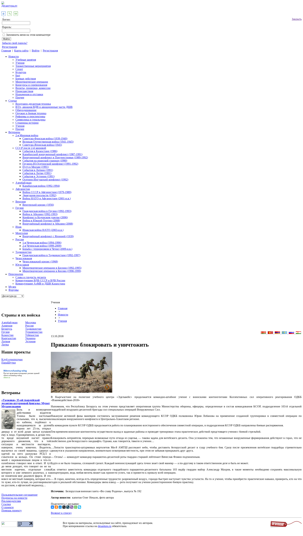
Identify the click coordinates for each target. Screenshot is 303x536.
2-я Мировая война (26, 135)
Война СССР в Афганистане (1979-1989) (46, 192)
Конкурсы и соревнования (31, 84)
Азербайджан (23, 182)
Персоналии (15, 274)
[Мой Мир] (60, 507)
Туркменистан (33, 331)
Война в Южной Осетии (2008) (41, 220)
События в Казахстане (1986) (39, 151)
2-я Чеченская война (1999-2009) (41, 245)
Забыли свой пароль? (14, 43)
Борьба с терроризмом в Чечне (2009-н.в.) (47, 248)
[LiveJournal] (67, 507)
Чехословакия (23, 258)
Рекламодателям (11, 501)
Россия (19, 239)
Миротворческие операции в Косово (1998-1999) (51, 270)
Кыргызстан (8, 338)
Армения (6, 325)
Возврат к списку (61, 512)
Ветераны (14, 132)
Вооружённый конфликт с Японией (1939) (48, 236)
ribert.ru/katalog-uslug (13, 375)
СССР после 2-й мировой (30, 147)
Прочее (19, 97)
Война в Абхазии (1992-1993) (40, 214)
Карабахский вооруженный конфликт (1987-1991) (52, 154)
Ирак (18, 226)
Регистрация (9, 46)
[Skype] (79, 507)
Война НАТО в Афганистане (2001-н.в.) (46, 198)
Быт (17, 75)
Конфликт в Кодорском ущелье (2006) (45, 217)
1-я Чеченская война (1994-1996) (41, 242)
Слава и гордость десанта (30, 277)
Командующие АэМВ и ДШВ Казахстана (40, 283)
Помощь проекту (11, 510)
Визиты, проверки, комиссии (32, 88)
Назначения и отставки (29, 94)
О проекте (7, 507)
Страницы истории (27, 122)
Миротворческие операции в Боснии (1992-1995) (51, 267)
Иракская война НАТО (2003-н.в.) (42, 229)
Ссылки (6, 504)
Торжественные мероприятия (33, 65)
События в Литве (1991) (36, 173)
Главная (6, 50)
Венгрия (20, 201)
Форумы (13, 289)
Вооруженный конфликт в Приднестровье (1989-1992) (55, 157)
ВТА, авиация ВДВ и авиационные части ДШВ (44, 106)
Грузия (19, 207)
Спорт (19, 69)
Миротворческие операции (31, 81)
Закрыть (297, 19)
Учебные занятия (25, 59)
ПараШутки (8, 362)
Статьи (12, 100)
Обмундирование (25, 110)
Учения (19, 62)
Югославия (22, 264)
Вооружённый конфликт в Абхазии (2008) (47, 223)
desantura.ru (104, 526)
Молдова (30, 322)
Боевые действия (25, 78)
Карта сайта (21, 50)
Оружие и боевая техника (30, 113)
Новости (13, 56)
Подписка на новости (14, 497)
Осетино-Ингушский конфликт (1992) (45, 179)
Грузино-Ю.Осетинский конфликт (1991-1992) (50, 163)
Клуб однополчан (12, 359)
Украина (30, 338)
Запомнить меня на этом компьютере (28, 34)
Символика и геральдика (30, 119)
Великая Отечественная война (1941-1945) (47, 141)
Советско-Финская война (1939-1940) (44, 138)
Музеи (12, 286)
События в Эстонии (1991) (38, 176)
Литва (5, 344)
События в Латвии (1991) (37, 170)
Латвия (5, 341)
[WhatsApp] (75, 507)
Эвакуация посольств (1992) (39, 195)
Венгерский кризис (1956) (38, 204)
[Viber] (71, 507)
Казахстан (7, 335)
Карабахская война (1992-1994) (41, 185)
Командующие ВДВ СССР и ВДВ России (40, 280)
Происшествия (24, 91)
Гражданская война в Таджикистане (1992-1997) (51, 255)
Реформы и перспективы (30, 116)
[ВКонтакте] (52, 507)
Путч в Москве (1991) (35, 166)
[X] (64, 507)
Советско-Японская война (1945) (42, 144)
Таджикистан (23, 252)
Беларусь (6, 328)
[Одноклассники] (56, 507)
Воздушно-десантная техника (33, 103)
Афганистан (22, 188)
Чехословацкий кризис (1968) (40, 261)
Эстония (30, 341)
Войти (35, 50)
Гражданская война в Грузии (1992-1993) (46, 211)
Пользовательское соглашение (19, 494)
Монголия (21, 233)
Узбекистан (32, 335)
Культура (20, 72)
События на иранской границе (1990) (44, 160)
